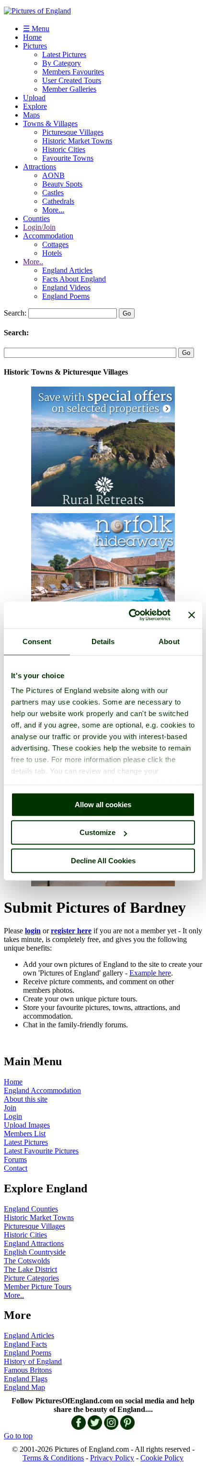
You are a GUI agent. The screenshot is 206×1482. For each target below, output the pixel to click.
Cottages (55, 244)
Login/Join (39, 227)
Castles (53, 192)
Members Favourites (73, 72)
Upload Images (27, 1125)
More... (53, 210)
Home (32, 37)
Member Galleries (69, 89)
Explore (35, 106)
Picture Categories (31, 1278)
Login (13, 1116)
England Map (24, 1387)
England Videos (66, 287)
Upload (34, 98)
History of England (33, 1361)
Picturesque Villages (72, 132)
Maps (31, 115)
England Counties (31, 1209)
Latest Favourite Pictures (41, 1151)
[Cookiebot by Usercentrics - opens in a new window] (130, 615)
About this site (25, 1099)
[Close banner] (191, 615)
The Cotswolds (27, 1261)
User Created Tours (71, 80)
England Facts (25, 1344)
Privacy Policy (112, 1458)
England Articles (67, 270)
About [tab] (169, 641)
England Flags (25, 1379)
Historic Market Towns (77, 141)
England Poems (66, 296)
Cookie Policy (161, 1458)
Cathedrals (58, 201)
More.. (33, 262)
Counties (36, 218)
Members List (25, 1133)
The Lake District (30, 1269)
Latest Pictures (64, 54)
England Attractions (34, 1243)
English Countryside (35, 1252)
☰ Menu (36, 28)
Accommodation (48, 236)
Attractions (39, 167)
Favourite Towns (67, 158)
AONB (53, 175)
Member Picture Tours (37, 1286)
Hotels (52, 253)
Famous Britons (28, 1370)
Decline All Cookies (103, 861)
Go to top (18, 1436)
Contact (15, 1168)
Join (10, 1108)
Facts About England (74, 279)
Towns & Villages (50, 123)
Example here (150, 973)
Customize (97, 832)
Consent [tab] (37, 641)
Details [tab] (103, 641)
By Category (61, 63)
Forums (15, 1159)
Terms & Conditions (53, 1458)
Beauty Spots (62, 184)
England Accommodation (42, 1090)
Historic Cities (63, 149)
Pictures (35, 46)
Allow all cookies (103, 804)
